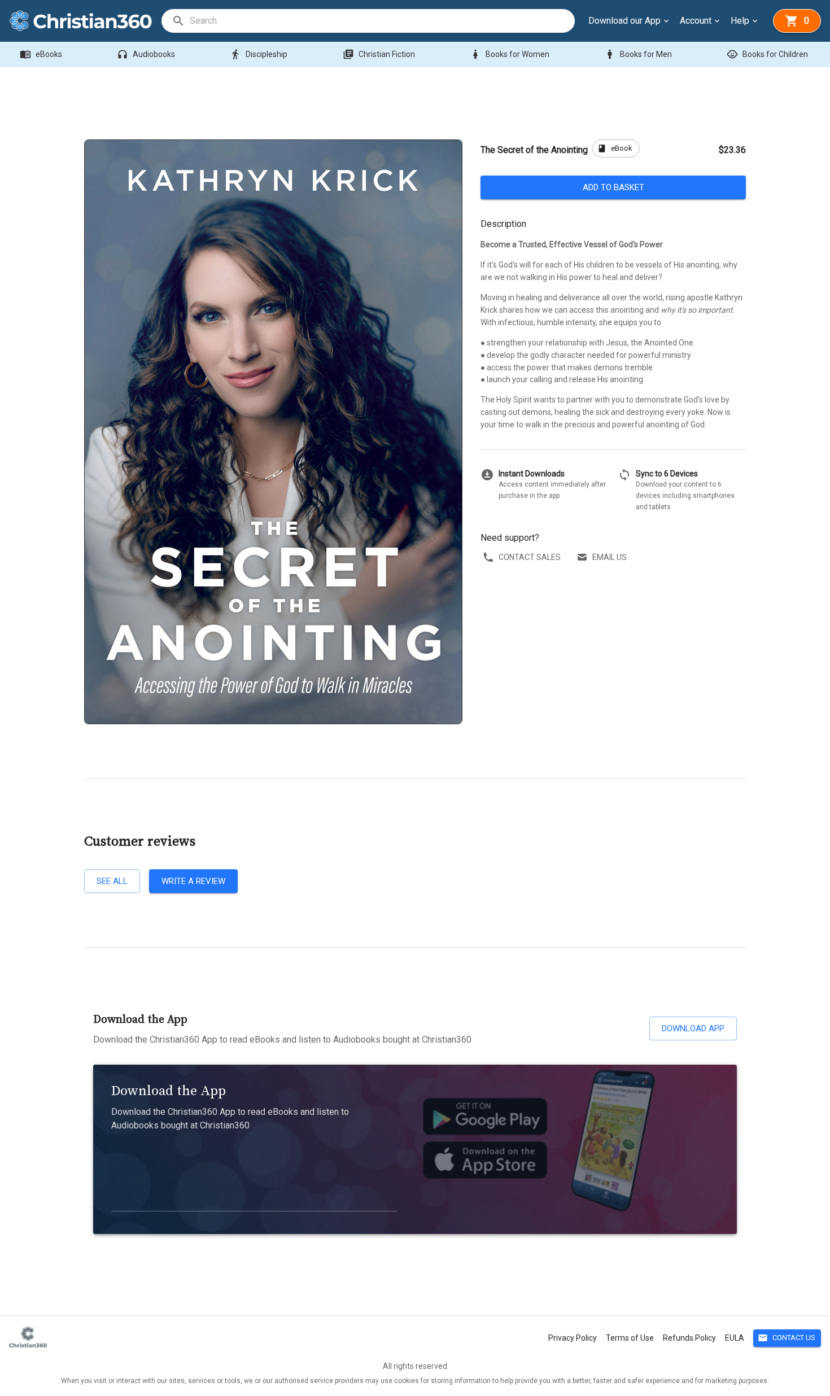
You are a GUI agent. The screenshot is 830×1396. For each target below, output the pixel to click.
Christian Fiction (379, 54)
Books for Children (767, 54)
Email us (609, 557)
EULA (734, 1337)
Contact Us (786, 1338)
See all (112, 881)
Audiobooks (146, 54)
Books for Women (509, 54)
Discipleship (258, 54)
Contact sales (530, 557)
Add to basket (613, 187)
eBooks (41, 54)
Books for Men (638, 54)
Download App (693, 1028)
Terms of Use (630, 1337)
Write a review (193, 881)
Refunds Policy (689, 1337)
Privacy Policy (572, 1337)
